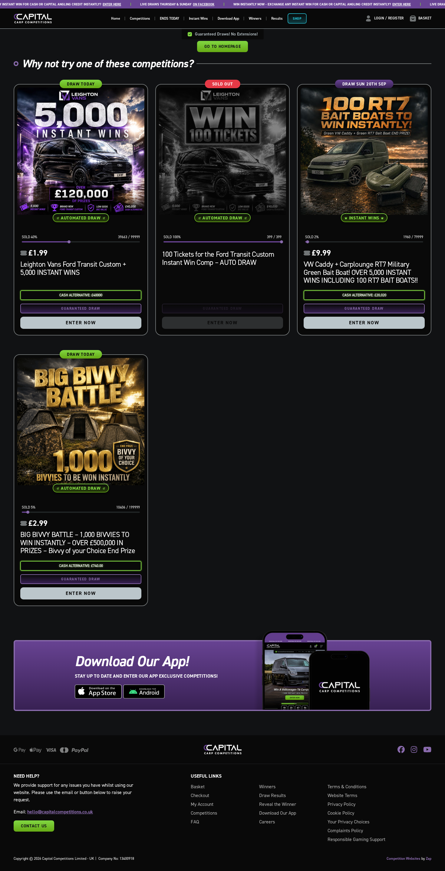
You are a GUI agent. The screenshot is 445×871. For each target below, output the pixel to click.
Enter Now (81, 322)
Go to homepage (222, 46)
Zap (428, 858)
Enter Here (90, 4)
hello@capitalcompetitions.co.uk (60, 812)
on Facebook (182, 4)
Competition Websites (403, 858)
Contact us (34, 826)
